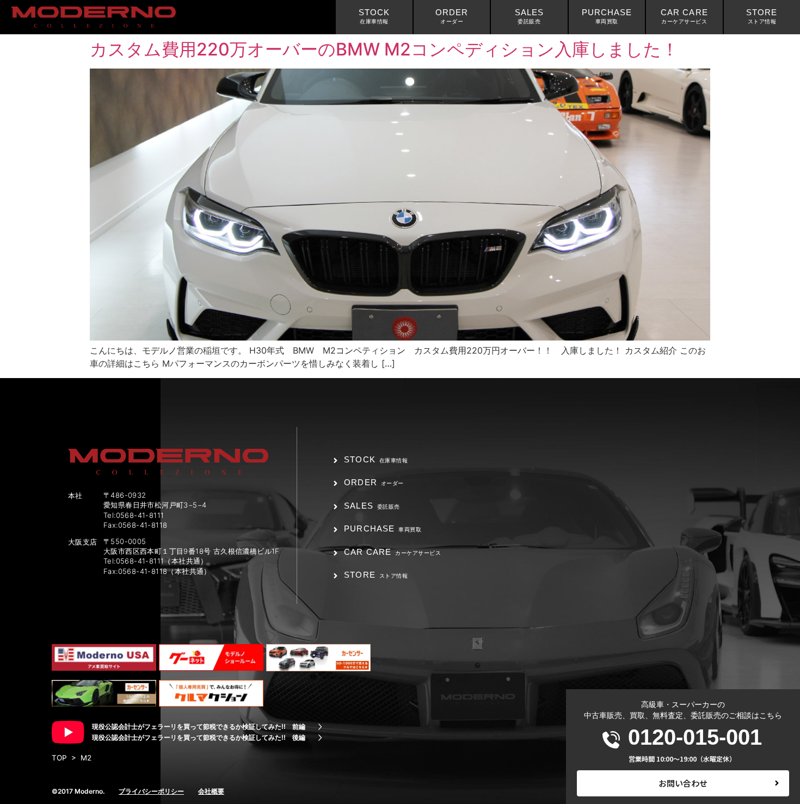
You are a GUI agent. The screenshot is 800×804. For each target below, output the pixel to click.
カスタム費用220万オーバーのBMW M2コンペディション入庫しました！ (384, 49)
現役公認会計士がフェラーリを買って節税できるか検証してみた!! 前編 (198, 726)
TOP (59, 757)
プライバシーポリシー (151, 791)
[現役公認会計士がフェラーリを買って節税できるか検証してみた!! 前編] (320, 726)
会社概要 (211, 791)
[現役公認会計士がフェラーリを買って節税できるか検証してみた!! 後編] (320, 737)
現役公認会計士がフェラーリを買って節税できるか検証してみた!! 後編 (198, 737)
